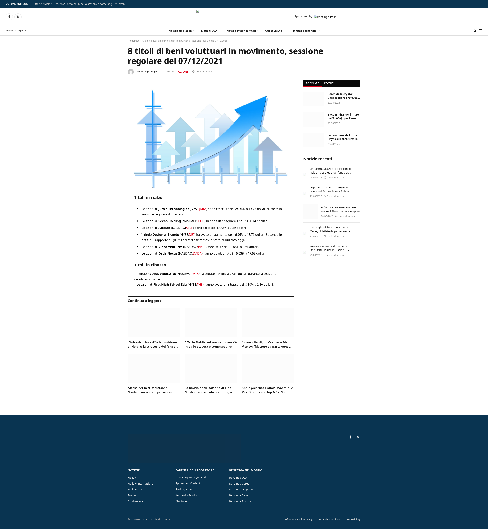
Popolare (312, 83)
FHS (200, 284)
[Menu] (480, 31)
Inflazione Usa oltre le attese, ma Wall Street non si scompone (340, 209)
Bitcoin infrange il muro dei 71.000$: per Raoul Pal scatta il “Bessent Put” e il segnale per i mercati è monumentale (344, 116)
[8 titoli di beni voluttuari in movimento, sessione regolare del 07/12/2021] (211, 134)
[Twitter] (114, 217)
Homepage (134, 40)
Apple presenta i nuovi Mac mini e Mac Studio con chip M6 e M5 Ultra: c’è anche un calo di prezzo (267, 390)
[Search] (475, 31)
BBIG (202, 246)
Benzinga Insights (148, 71)
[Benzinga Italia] (244, 17)
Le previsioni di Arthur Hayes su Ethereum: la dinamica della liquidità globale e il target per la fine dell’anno (343, 137)
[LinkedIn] (114, 226)
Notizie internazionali (241, 30)
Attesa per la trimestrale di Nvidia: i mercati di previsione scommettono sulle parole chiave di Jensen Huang (153, 390)
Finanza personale (303, 30)
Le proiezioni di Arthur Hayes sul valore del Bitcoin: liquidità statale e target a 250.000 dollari (330, 191)
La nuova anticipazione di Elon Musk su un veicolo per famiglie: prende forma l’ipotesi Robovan (209, 390)
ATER (189, 227)
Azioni (145, 40)
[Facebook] (114, 207)
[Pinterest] (114, 236)
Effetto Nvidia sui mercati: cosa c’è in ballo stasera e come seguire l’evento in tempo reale (81, 4)
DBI (191, 234)
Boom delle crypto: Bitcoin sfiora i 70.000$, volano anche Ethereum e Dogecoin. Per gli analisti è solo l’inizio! (343, 96)
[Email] (114, 246)
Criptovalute (273, 30)
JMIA (202, 209)
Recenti (329, 83)
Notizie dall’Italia (180, 30)
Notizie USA (209, 30)
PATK (195, 273)
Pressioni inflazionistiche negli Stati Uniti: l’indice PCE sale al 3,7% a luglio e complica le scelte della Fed (331, 251)
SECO (200, 221)
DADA (197, 253)
